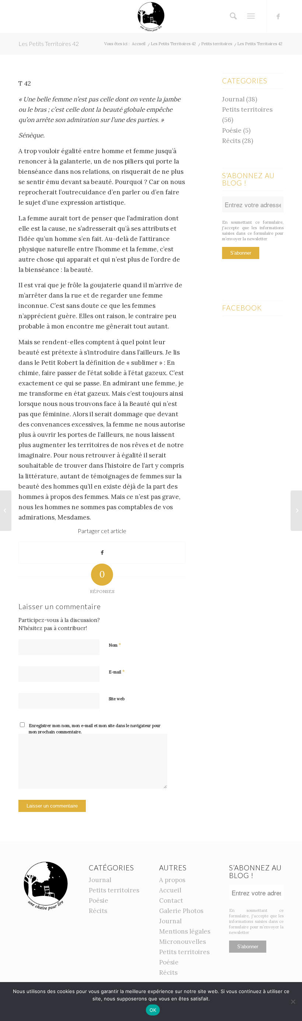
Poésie (232, 130)
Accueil (170, 890)
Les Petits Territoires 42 (48, 43)
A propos (172, 880)
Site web (116, 698)
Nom (115, 645)
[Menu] (251, 16)
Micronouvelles (182, 942)
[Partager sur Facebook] (102, 552)
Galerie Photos (181, 911)
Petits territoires (247, 109)
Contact (171, 900)
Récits (231, 141)
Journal (233, 99)
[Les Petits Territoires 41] (5, 510)
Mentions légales (184, 931)
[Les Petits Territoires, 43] (296, 510)
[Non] (292, 1001)
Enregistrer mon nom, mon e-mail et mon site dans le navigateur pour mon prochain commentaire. (95, 728)
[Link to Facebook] (278, 16)
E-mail (117, 672)
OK (153, 1010)
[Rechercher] (231, 16)
